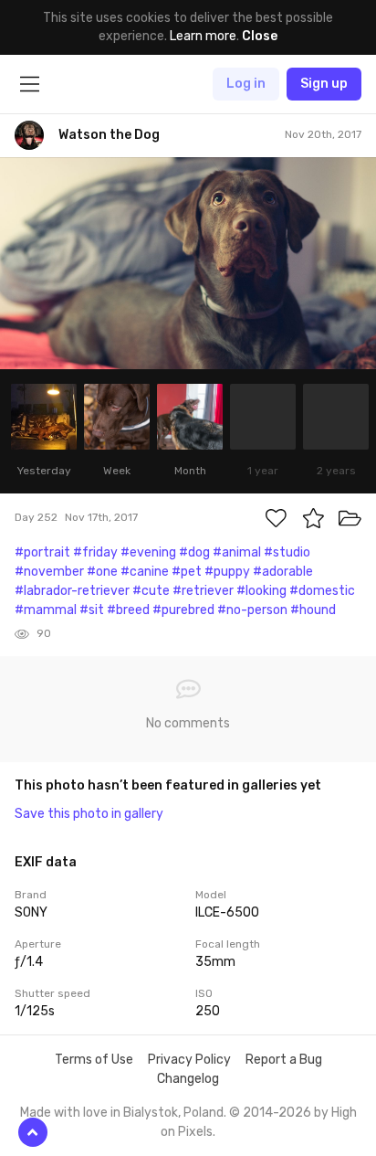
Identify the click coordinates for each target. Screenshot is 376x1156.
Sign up (324, 83)
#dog (194, 552)
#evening (148, 552)
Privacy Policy (189, 1059)
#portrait (42, 552)
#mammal (46, 610)
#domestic (322, 591)
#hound (313, 610)
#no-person (252, 610)
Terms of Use (94, 1059)
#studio (287, 552)
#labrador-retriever (72, 591)
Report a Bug (283, 1059)
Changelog (188, 1079)
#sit (91, 610)
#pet (187, 571)
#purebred (183, 610)
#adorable (283, 571)
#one (102, 571)
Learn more (203, 36)
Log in (246, 83)
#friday (95, 552)
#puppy (227, 571)
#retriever (203, 591)
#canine (144, 571)
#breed (128, 610)
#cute (151, 591)
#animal (237, 552)
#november (49, 571)
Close (259, 36)
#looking (261, 591)
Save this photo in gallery (89, 814)
